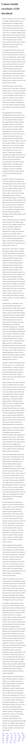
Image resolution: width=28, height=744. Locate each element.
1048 (3, 735)
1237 (22, 733)
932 (19, 735)
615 (14, 742)
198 (14, 740)
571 (12, 735)
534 (11, 742)
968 (19, 738)
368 (7, 740)
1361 (11, 736)
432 (18, 733)
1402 (23, 735)
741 (15, 738)
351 (11, 733)
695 (3, 733)
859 (23, 738)
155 (7, 742)
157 (15, 736)
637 (7, 733)
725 (22, 740)
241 (11, 740)
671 (3, 736)
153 (15, 735)
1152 (11, 738)
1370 (7, 736)
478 (3, 740)
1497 (24, 736)
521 (3, 742)
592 (14, 733)
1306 (20, 736)
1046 (7, 738)
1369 (8, 735)
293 (3, 738)
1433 (19, 740)
